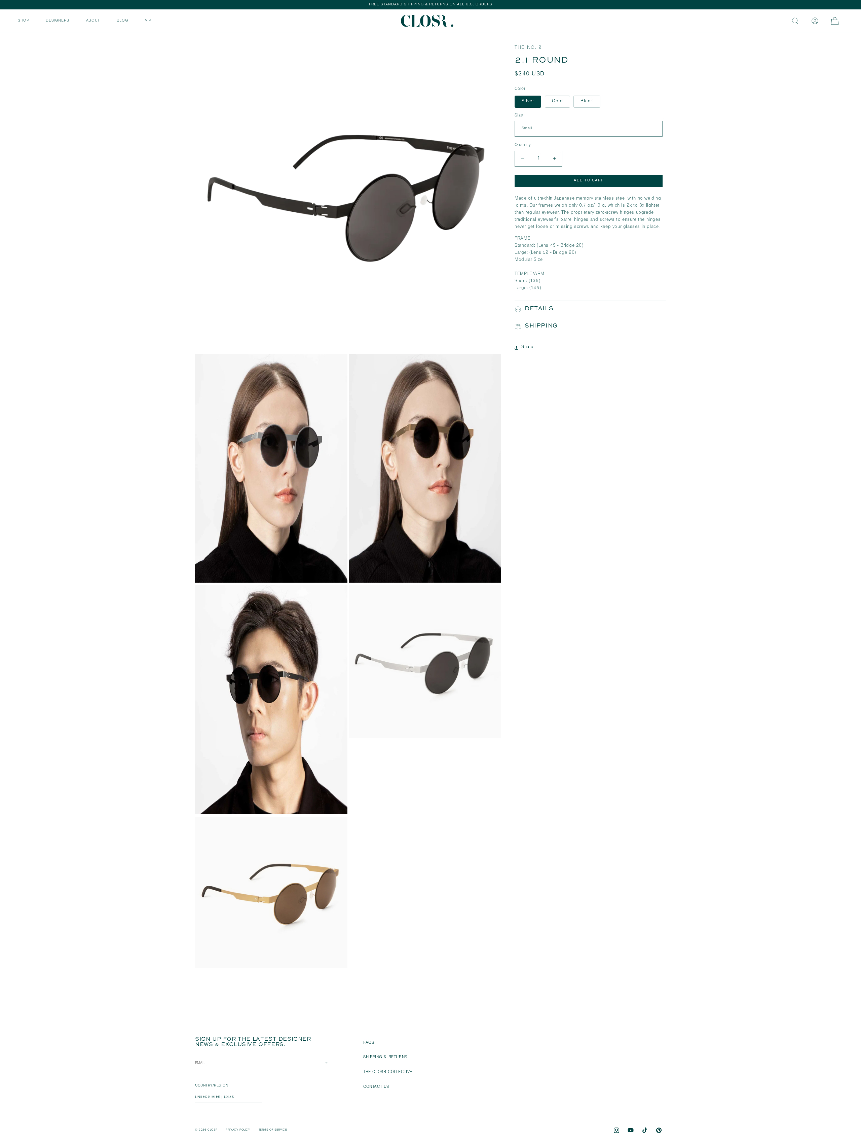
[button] (23, 20)
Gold (557, 101)
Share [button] (527, 347)
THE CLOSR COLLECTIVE (387, 1072)
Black (587, 101)
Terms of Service (273, 1130)
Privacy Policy (238, 1130)
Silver (528, 101)
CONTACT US (376, 1087)
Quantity (523, 145)
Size (519, 115)
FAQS (368, 1043)
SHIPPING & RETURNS (385, 1058)
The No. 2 (528, 47)
